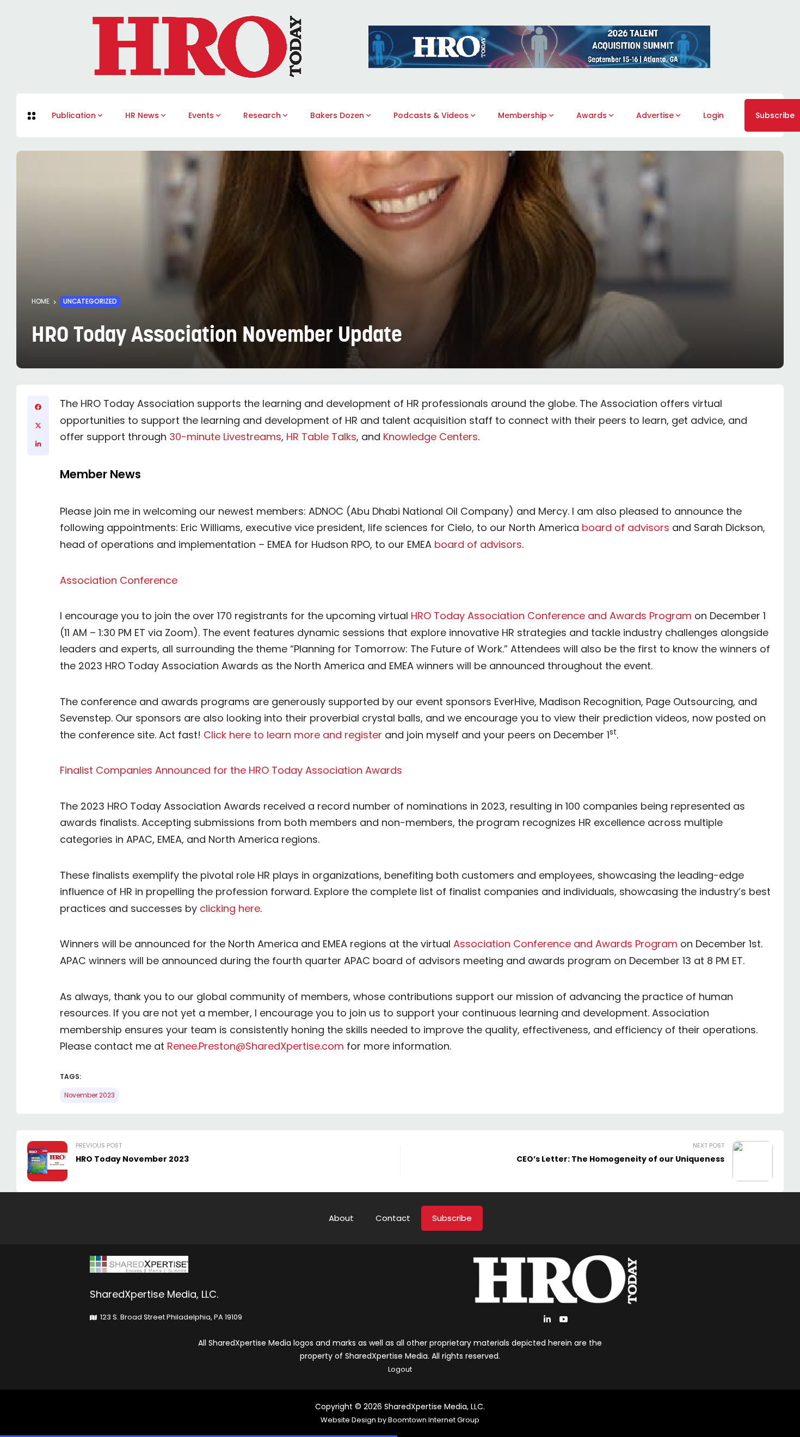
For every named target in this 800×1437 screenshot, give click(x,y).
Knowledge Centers (430, 436)
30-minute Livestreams (225, 436)
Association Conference (118, 580)
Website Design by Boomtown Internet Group (400, 1420)
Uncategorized (90, 301)
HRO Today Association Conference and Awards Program (551, 615)
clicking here (230, 908)
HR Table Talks (321, 436)
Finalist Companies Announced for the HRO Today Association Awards (231, 770)
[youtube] (563, 1319)
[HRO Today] (245, 1264)
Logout (400, 1369)
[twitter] (38, 425)
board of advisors (625, 527)
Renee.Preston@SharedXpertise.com (255, 1046)
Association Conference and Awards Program (565, 944)
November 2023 (89, 1095)
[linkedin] (38, 444)
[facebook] (38, 407)
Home (41, 301)
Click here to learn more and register (293, 735)
